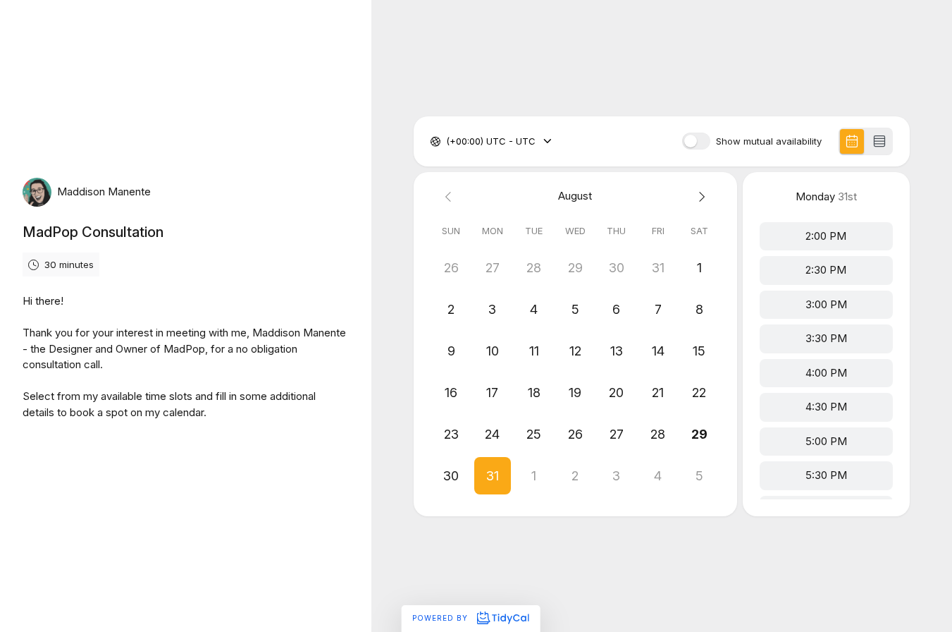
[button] (493, 476)
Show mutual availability (769, 141)
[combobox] (447, 142)
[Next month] (699, 196)
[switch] (696, 141)
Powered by (441, 618)
